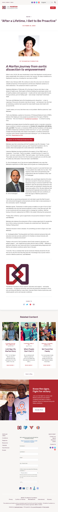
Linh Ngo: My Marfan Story (10, 350)
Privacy (11, 499)
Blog (28, 16)
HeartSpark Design (18, 507)
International (41, 499)
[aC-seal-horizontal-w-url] (34, 490)
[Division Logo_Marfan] (19, 429)
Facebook (32, 2)
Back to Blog (29, 374)
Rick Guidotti (46, 507)
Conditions (5, 438)
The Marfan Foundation (30, 61)
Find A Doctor (5, 447)
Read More (10, 365)
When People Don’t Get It (29, 350)
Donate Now (39, 410)
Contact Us (53, 444)
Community (8, 343)
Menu (53, 7)
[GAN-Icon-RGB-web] (38, 429)
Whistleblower (31, 499)
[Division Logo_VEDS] (31, 429)
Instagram (34, 2)
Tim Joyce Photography (36, 507)
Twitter (36, 2)
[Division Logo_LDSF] (25, 429)
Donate (4, 450)
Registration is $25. (17, 135)
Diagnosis (4, 440)
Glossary (49, 499)
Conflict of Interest (20, 499)
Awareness (44, 343)
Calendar (4, 445)
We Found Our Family (47, 350)
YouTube (39, 2)
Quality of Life (12, 344)
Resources (5, 443)
